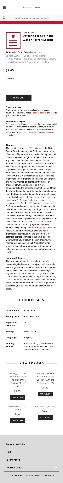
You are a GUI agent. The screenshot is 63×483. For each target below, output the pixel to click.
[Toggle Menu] (4, 7)
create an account (39, 112)
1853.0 (31, 203)
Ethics (26, 55)
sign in (52, 112)
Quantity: (10, 78)
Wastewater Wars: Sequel (18, 408)
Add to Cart (18, 397)
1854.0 (42, 227)
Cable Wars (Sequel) (45, 406)
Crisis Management (17, 61)
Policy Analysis (14, 58)
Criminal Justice (13, 55)
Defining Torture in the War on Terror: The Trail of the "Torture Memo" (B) (17, 380)
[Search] (3, 18)
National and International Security (40, 58)
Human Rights (38, 55)
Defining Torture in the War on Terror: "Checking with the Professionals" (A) (45, 378)
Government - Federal (39, 61)
